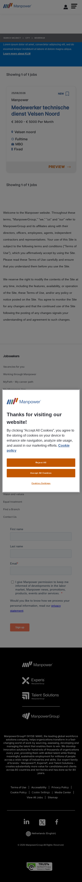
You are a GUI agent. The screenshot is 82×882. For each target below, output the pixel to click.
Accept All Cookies (41, 473)
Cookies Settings (41, 483)
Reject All (41, 462)
